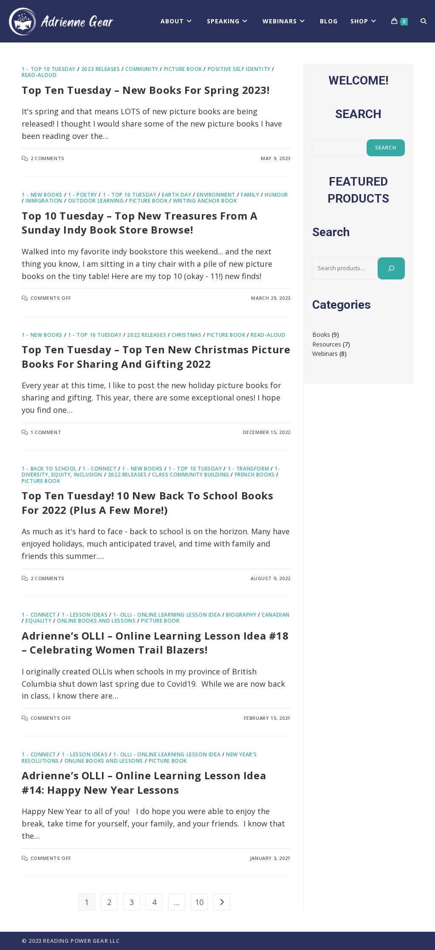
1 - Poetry (82, 194)
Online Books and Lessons (96, 620)
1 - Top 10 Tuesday (49, 69)
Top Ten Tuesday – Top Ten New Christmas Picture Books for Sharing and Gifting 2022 (156, 356)
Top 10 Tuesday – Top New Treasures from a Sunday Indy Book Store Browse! (140, 223)
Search (385, 147)
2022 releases (146, 334)
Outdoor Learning (96, 200)
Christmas (186, 334)
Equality (38, 620)
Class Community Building (190, 474)
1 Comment (46, 432)
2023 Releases (100, 69)
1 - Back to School (49, 468)
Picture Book (183, 69)
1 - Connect (99, 468)
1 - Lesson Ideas (85, 614)
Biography (241, 614)
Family (250, 194)
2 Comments (48, 158)
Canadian (276, 614)
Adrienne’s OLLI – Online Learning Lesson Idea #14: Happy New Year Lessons (144, 782)
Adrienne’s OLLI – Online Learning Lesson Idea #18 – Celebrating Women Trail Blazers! (155, 643)
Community (141, 69)
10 (199, 902)
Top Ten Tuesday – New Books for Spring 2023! (145, 90)
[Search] (391, 268)
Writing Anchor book (205, 200)
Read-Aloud (39, 75)
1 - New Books (42, 194)
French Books (255, 474)
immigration (43, 200)
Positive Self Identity (239, 69)
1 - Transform (248, 468)
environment (216, 194)
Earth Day (176, 194)
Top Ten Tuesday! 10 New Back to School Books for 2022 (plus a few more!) (147, 502)
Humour (276, 194)
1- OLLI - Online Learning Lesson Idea (166, 614)
